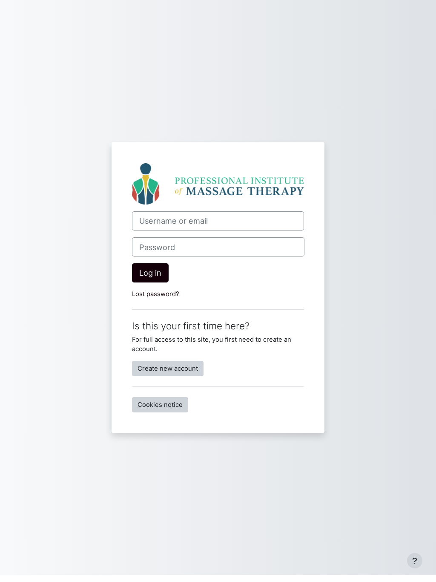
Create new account (168, 368)
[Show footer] (414, 560)
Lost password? (155, 294)
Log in (150, 272)
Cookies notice (160, 405)
